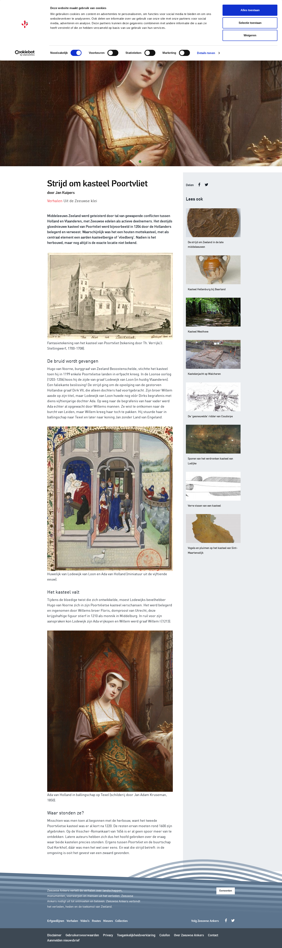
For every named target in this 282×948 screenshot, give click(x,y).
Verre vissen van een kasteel (204, 505)
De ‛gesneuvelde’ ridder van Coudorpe (210, 416)
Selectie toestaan (250, 22)
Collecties (121, 921)
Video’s (84, 921)
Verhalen (72, 921)
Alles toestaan (250, 10)
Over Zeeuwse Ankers (189, 935)
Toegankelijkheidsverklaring (136, 935)
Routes (96, 921)
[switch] (112, 53)
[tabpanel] (141, 113)
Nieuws (108, 921)
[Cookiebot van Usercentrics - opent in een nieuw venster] (25, 53)
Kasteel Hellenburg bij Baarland (207, 289)
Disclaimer (54, 935)
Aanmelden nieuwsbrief (63, 940)
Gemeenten (225, 890)
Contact (213, 935)
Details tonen (206, 53)
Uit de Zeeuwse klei (80, 200)
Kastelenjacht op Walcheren (204, 374)
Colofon (164, 935)
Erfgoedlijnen (55, 921)
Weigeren (250, 35)
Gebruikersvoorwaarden (82, 935)
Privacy (108, 935)
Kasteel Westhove (198, 331)
